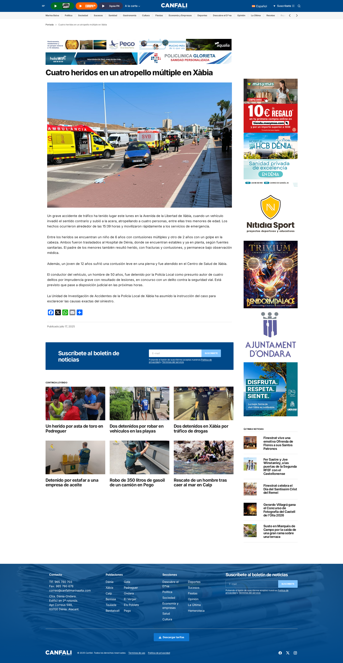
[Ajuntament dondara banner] (271, 335)
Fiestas (159, 15)
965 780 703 (63, 582)
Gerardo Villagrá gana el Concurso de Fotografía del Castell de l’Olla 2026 (279, 510)
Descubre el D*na (222, 15)
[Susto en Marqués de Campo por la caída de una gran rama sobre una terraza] (250, 530)
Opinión (241, 15)
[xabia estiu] (271, 389)
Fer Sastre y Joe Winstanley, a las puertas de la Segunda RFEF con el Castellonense (280, 466)
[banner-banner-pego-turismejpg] (92, 44)
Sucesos (98, 15)
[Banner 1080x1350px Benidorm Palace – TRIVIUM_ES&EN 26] (271, 274)
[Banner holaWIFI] (92, 58)
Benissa (111, 599)
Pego (127, 610)
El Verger (130, 599)
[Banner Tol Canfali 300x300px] (271, 105)
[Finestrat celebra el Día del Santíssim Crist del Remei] (250, 489)
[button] (43, 6)
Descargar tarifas (173, 637)
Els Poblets (131, 605)
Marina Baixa (52, 15)
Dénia (109, 582)
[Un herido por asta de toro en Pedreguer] (75, 403)
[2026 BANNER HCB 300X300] (271, 159)
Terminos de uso (136, 652)
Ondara (129, 593)
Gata (127, 582)
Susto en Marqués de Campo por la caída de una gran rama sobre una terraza (279, 531)
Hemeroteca (196, 610)
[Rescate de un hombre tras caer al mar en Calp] (204, 457)
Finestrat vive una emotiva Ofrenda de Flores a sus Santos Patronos (278, 443)
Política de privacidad (159, 652)
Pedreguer (131, 587)
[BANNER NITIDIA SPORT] (271, 213)
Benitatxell (113, 610)
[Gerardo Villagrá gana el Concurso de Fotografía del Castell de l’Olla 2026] (250, 509)
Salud (166, 613)
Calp (109, 593)
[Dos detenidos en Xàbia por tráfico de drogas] (204, 403)
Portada (50, 24)
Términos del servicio (173, 362)
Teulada (111, 605)
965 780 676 (64, 586)
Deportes (202, 15)
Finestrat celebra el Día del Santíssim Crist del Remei (280, 488)
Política (68, 15)
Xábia (109, 587)
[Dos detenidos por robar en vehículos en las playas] (139, 403)
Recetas (270, 15)
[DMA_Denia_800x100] (185, 44)
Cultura (146, 15)
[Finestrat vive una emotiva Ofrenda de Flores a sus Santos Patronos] (250, 442)
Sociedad (83, 15)
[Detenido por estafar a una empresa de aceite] (75, 457)
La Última (256, 15)
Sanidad (113, 15)
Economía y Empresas (180, 15)
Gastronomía (129, 15)
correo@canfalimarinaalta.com (70, 590)
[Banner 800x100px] (185, 58)
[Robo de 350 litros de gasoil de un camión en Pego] (139, 457)
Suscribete (211, 353)
